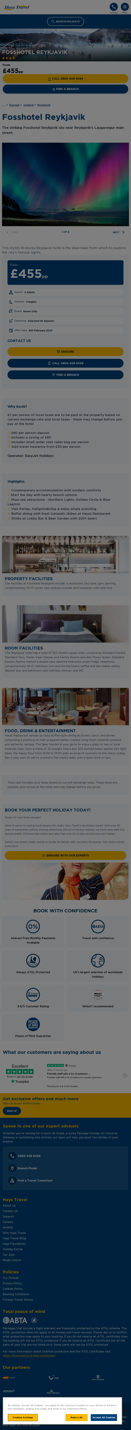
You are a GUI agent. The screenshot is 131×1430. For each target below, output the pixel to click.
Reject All (76, 1417)
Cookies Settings (22, 1417)
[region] (62, 1411)
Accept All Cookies (103, 1417)
